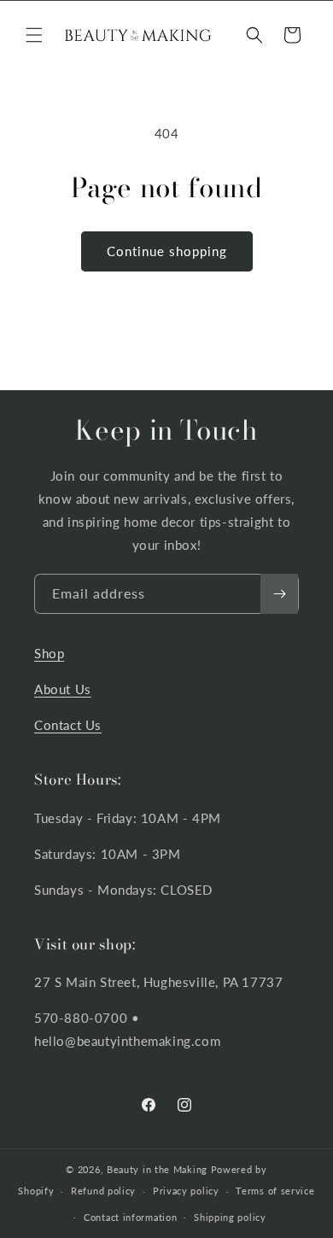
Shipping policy (230, 1217)
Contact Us (68, 725)
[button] (34, 35)
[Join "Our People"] (279, 594)
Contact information (130, 1217)
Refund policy (103, 1190)
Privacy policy (186, 1190)
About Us (62, 689)
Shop (49, 653)
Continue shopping (167, 251)
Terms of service (275, 1190)
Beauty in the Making (157, 1169)
